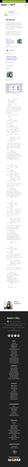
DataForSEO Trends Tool (14, 433)
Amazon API (14, 356)
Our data (14, 434)
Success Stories (14, 413)
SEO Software (14, 388)
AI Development (14, 399)
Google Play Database (14, 374)
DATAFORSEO (7, 10)
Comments (12, 15)
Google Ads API (14, 344)
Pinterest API (14, 352)
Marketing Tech (14, 396)
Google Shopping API (14, 358)
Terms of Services (14, 447)
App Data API (14, 353)
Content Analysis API (14, 361)
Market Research (14, 393)
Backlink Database (14, 377)
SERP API (14, 343)
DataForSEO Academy (14, 415)
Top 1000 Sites (14, 428)
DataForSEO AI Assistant (14, 437)
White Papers (14, 409)
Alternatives (14, 439)
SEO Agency (14, 387)
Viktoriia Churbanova (15, 13)
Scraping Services (14, 397)
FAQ (14, 424)
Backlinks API (14, 346)
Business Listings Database (14, 378)
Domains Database (14, 375)
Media (14, 390)
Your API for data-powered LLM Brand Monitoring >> (14, 1)
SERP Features (14, 427)
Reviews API (14, 350)
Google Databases (14, 368)
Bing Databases (14, 369)
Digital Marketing (14, 394)
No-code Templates (14, 407)
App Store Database (14, 372)
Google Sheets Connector (14, 430)
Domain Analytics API (14, 359)
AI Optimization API (14, 362)
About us (14, 422)
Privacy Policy (14, 446)
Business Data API (14, 355)
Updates (14, 412)
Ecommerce (14, 391)
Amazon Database (14, 371)
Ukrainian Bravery (14, 425)
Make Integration (14, 431)
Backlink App (14, 385)
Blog (14, 406)
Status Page (14, 436)
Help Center (14, 410)
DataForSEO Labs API (14, 349)
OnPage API (14, 347)
